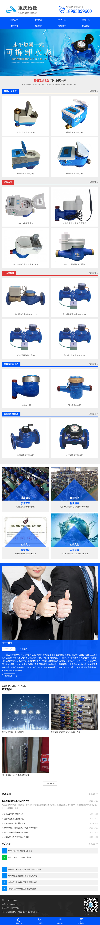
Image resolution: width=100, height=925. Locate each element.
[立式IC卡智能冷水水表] (25, 114)
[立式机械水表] (25, 387)
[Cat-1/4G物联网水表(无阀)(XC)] (25, 246)
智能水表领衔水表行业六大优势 (15, 801)
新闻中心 (86, 20)
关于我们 (38, 20)
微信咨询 (60, 923)
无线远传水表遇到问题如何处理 (16, 837)
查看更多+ (9, 676)
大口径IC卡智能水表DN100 (74, 355)
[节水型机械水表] (74, 387)
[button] (49, 73)
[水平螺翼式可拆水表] (74, 436)
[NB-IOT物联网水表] (25, 205)
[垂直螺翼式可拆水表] (25, 436)
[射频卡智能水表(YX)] (25, 155)
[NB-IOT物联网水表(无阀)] (74, 246)
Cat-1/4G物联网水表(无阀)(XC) (25, 264)
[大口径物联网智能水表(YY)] (25, 296)
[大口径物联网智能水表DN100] (74, 296)
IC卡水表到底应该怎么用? (14, 814)
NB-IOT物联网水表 (25, 223)
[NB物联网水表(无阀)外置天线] (74, 205)
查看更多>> (93, 794)
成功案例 (14, 26)
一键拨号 (39, 923)
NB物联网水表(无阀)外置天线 (74, 223)
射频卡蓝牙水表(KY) (74, 132)
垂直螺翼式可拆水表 (25, 455)
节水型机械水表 (74, 405)
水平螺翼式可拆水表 (74, 455)
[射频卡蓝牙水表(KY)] (74, 114)
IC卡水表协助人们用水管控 (14, 823)
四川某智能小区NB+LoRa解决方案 (16, 775)
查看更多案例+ (50, 783)
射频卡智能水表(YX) (25, 174)
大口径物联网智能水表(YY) (25, 314)
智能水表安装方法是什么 (14, 819)
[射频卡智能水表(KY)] (74, 155)
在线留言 (62, 26)
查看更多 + (93, 91)
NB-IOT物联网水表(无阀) (74, 264)
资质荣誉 (38, 26)
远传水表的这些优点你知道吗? (16, 832)
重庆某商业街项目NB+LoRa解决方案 (65, 732)
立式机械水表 (25, 405)
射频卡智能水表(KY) (74, 174)
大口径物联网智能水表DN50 (25, 355)
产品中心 (62, 20)
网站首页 (14, 20)
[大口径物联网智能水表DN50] (25, 337)
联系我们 (86, 26)
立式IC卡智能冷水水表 (25, 132)
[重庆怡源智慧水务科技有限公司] (25, 8)
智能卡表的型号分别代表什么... (21, 857)
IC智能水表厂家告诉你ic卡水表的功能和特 (21, 828)
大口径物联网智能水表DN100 (74, 314)
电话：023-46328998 (10, 904)
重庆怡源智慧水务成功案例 (13, 732)
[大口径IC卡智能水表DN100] (74, 337)
